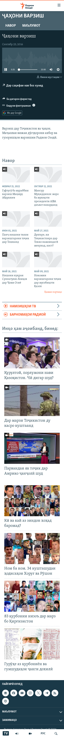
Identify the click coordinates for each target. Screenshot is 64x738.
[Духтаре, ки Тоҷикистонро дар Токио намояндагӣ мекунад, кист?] (48, 219)
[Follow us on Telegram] (46, 693)
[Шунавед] (17, 733)
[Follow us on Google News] (5, 693)
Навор (10, 26)
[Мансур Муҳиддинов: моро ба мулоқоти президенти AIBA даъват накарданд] (48, 174)
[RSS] (55, 693)
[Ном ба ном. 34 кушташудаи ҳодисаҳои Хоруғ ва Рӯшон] (32, 548)
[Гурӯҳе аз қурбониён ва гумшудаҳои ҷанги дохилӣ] (32, 643)
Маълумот (31, 26)
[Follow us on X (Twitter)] (38, 693)
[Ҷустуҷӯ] (56, 733)
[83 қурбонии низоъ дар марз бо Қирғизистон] (32, 596)
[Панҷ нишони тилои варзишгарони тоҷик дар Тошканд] (16, 219)
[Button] (17, 100)
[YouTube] (30, 733)
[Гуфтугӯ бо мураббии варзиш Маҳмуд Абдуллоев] (16, 174)
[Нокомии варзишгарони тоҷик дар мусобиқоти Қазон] (48, 259)
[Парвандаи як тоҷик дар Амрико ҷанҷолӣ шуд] (32, 448)
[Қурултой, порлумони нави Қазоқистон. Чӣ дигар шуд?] (32, 352)
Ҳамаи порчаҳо (53, 292)
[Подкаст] (5, 701)
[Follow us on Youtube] (22, 693)
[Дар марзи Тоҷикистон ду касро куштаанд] (32, 400)
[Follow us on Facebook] (13, 693)
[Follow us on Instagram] (30, 693)
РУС (43, 733)
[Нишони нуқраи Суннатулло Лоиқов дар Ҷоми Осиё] (16, 259)
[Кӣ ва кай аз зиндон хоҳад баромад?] (32, 500)
